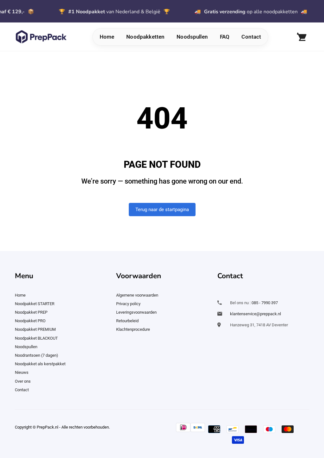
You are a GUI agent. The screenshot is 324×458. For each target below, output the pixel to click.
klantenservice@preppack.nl (255, 313)
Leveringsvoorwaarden (136, 312)
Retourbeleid (127, 320)
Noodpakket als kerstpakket (40, 363)
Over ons (23, 381)
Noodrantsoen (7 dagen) (36, 355)
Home (107, 37)
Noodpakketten (145, 37)
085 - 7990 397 (265, 302)
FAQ (224, 37)
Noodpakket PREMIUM (35, 329)
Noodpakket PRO (30, 320)
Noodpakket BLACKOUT (36, 338)
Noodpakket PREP (31, 312)
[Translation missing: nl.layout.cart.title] (301, 37)
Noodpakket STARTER (34, 303)
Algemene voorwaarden (137, 295)
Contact (251, 37)
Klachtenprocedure (133, 329)
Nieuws (21, 372)
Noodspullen (192, 37)
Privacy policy (128, 303)
